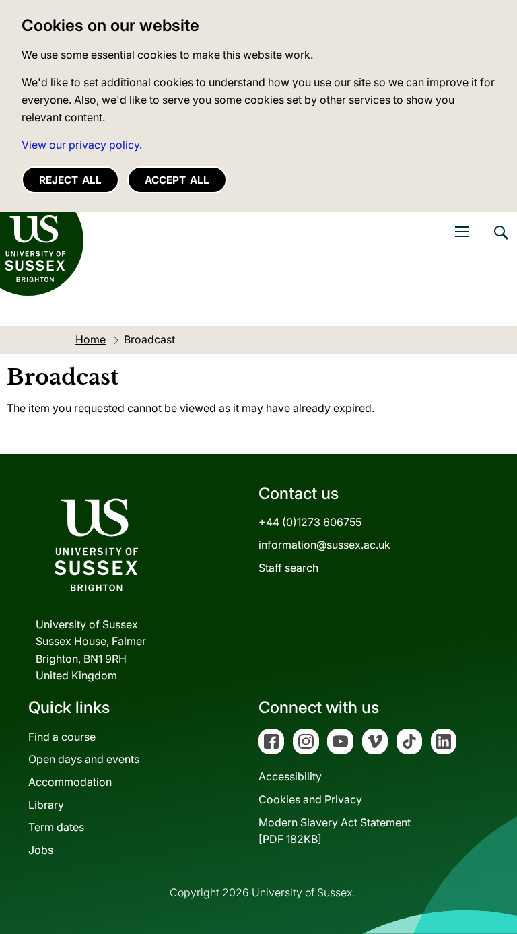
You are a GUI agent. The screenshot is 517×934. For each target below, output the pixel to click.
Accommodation (70, 782)
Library (46, 804)
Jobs (40, 850)
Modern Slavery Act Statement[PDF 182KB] (334, 830)
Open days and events (83, 759)
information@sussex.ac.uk (324, 545)
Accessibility (290, 776)
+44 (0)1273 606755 (309, 522)
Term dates (56, 827)
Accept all (177, 180)
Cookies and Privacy (310, 799)
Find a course (62, 736)
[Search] (500, 242)
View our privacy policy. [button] (82, 145)
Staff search (288, 567)
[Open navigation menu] (462, 232)
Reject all (70, 180)
